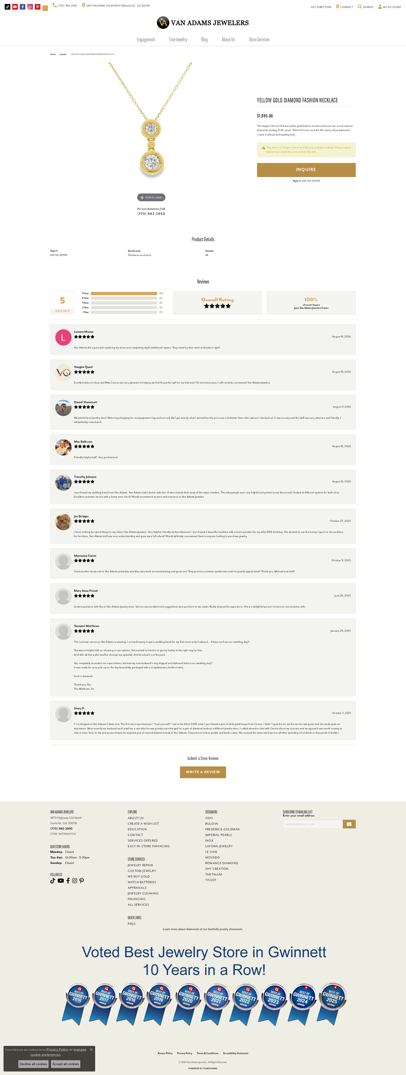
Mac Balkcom (83, 442)
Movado (212, 857)
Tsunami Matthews (86, 626)
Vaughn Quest (83, 367)
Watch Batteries (142, 882)
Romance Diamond (221, 863)
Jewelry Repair (140, 865)
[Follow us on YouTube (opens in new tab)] (15, 7)
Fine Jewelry (178, 39)
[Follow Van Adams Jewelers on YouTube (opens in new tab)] (45, 8)
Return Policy (165, 1053)
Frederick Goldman (222, 829)
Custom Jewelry (142, 871)
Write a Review (203, 772)
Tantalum (214, 874)
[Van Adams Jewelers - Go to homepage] (203, 22)
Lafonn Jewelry (219, 846)
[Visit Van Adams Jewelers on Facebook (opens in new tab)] (22, 7)
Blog (204, 39)
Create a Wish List (143, 824)
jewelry (63, 54)
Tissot (210, 880)
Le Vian (211, 852)
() (161, 293)
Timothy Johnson (85, 477)
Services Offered (143, 841)
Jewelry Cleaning (143, 893)
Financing (137, 899)
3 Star (85, 302)
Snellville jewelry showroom (225, 929)
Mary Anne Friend (86, 591)
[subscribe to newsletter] (349, 824)
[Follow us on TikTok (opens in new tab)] (7, 7)
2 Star (85, 307)
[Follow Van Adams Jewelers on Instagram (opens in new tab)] (30, 7)
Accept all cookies (65, 1064)
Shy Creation (217, 869)
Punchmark (210, 1068)
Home (53, 54)
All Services (138, 905)
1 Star (86, 312)
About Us (228, 39)
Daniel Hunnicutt (85, 402)
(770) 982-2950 (151, 214)
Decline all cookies (33, 1064)
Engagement (146, 39)
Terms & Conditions (207, 1053)
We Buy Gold (139, 876)
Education (137, 829)
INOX (209, 841)
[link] (65, 5)
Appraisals (137, 888)
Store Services (259, 39)
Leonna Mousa (83, 332)
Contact (135, 835)
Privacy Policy (184, 1053)
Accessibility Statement (235, 1053)
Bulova (211, 824)
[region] (151, 132)
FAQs (132, 924)
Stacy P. (79, 708)
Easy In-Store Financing (149, 846)
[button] (366, 7)
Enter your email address (298, 815)
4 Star (85, 298)
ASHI (209, 818)
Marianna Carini (85, 556)
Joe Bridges (81, 516)
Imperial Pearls (218, 835)
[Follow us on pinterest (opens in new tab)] (37, 7)
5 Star (85, 293)
